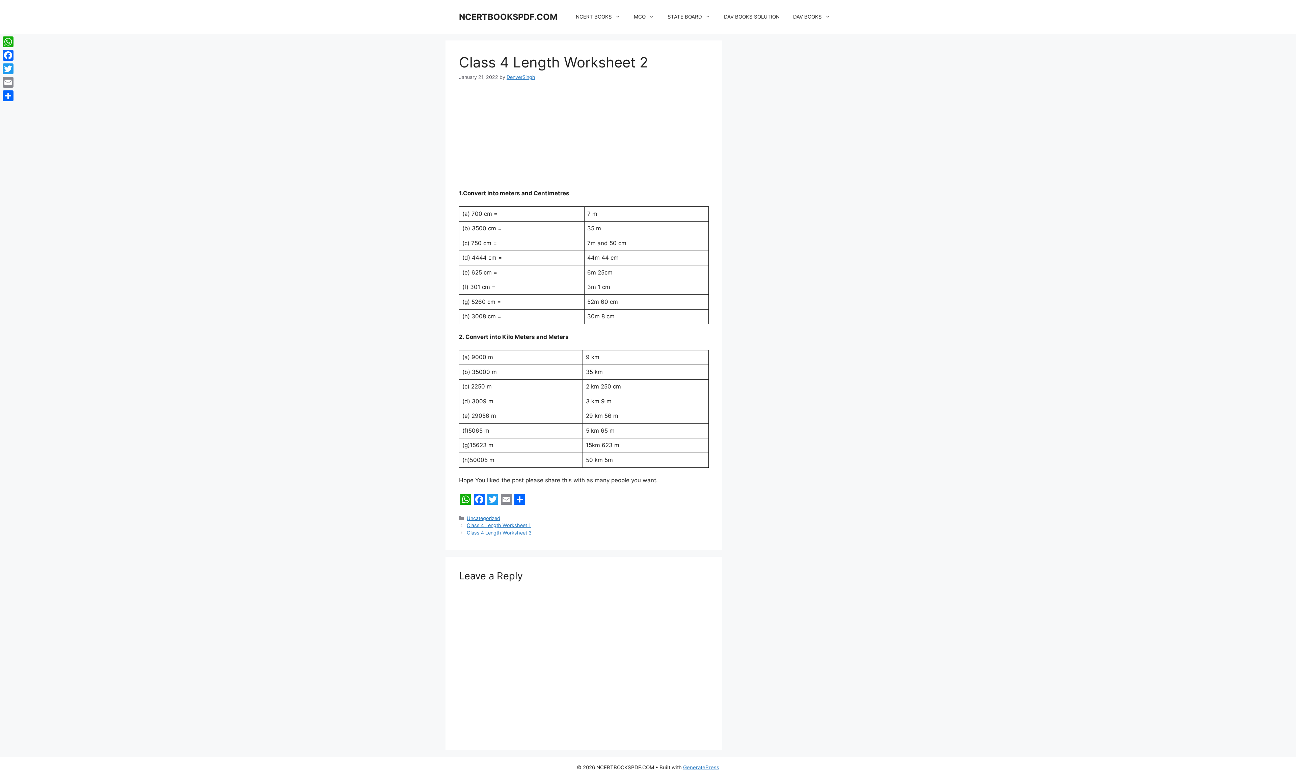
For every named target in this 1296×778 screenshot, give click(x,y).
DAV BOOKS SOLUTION (752, 16)
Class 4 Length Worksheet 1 (499, 525)
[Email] (8, 82)
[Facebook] (8, 55)
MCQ (640, 16)
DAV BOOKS (807, 16)
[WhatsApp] (8, 42)
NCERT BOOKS (594, 16)
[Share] (8, 96)
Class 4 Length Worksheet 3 (499, 533)
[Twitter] (8, 69)
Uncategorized (483, 518)
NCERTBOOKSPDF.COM (508, 17)
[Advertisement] (584, 139)
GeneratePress (701, 767)
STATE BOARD (685, 16)
